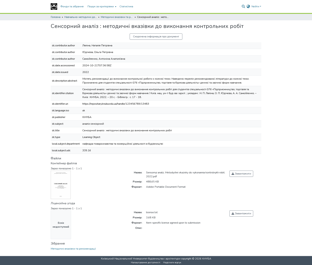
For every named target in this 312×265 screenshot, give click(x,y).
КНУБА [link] (206, 258)
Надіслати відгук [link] (172, 262)
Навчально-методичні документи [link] (80, 17)
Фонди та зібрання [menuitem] (72, 6)
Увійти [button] (255, 6)
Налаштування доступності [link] (145, 262)
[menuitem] (101, 6)
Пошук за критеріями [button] (100, 6)
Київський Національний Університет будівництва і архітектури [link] (140, 258)
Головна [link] (55, 17)
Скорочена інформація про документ (156, 36)
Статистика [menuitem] (126, 6)
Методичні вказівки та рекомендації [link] (117, 17)
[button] (54, 6)
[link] (241, 174)
